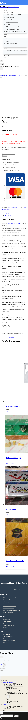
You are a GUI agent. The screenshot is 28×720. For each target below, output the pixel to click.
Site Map (5, 627)
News (4, 704)
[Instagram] (5, 4)
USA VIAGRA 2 (11, 509)
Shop (5, 34)
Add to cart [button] (9, 412)
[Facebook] (1, 4)
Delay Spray (9, 19)
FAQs (7, 41)
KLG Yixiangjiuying (13, 406)
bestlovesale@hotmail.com (15, 589)
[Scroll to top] (1, 665)
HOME (5, 10)
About (5, 697)
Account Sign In (6, 619)
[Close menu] (0, 677)
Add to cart (4, 155)
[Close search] (1, 713)
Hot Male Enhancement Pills (13, 15)
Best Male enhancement (14, 223)
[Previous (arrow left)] (0, 670)
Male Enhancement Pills (12, 29)
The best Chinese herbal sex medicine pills (16, 52)
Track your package (11, 43)
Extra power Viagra (13, 458)
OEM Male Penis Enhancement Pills (15, 31)
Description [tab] (8, 213)
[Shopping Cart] (1, 61)
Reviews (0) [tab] (8, 215)
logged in (11, 337)
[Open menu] (1, 68)
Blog (7, 39)
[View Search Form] (2, 64)
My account (7, 55)
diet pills (8, 24)
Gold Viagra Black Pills (15, 561)
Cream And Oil (10, 17)
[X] (3, 4)
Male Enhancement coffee (13, 27)
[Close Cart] (1, 657)
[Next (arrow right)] (2, 670)
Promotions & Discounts (9, 625)
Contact (8, 46)
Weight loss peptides (12, 22)
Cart (5, 58)
